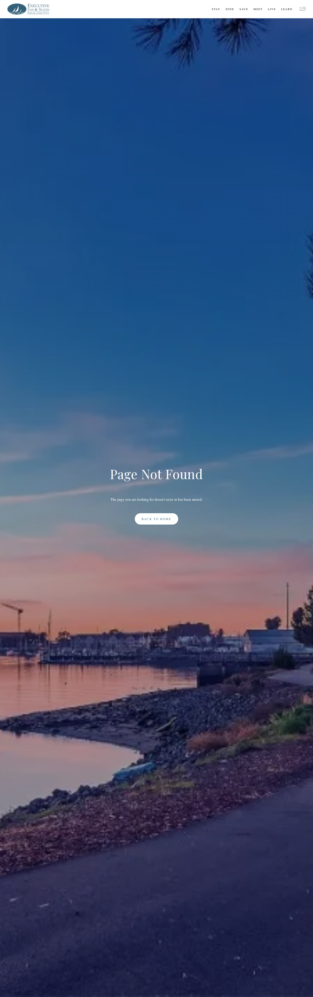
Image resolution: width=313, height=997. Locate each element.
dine (230, 9)
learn (287, 9)
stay (216, 9)
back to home (156, 519)
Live (272, 9)
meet (258, 9)
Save (243, 9)
